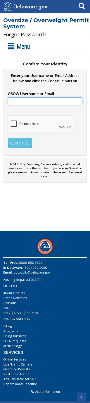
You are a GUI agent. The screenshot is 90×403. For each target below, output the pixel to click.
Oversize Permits (16, 369)
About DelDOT (14, 293)
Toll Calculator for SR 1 (20, 379)
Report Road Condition (20, 384)
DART (18, 312)
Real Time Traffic (16, 374)
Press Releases (15, 298)
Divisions (10, 303)
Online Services (14, 359)
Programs (10, 331)
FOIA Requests (14, 341)
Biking (7, 326)
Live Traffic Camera (18, 364)
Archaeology (12, 345)
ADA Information (47, 391)
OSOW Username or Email (31, 93)
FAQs (7, 307)
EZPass (32, 312)
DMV (6, 312)
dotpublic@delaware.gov (32, 272)
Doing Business (14, 336)
